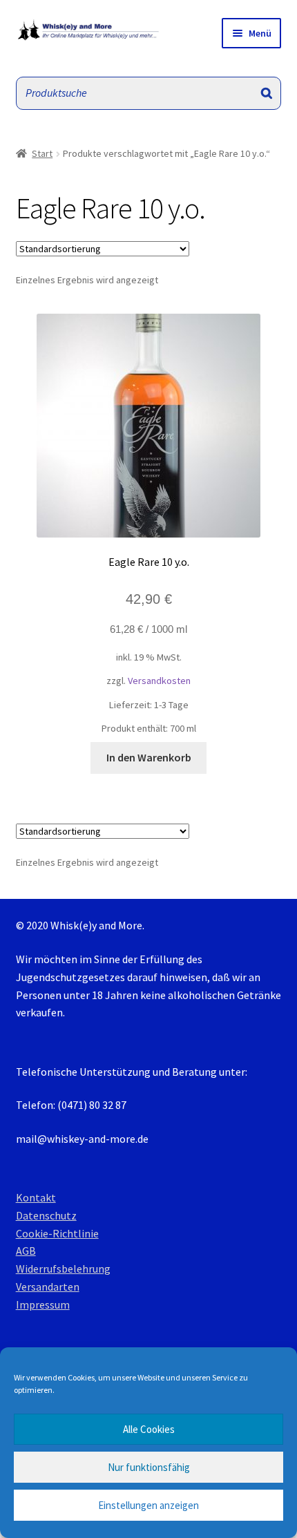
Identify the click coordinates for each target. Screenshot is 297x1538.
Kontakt (36, 1197)
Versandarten (47, 1286)
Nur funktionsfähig (149, 1467)
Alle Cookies (149, 1429)
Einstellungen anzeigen (148, 1505)
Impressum (43, 1304)
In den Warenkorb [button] (148, 757)
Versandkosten (159, 680)
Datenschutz (46, 1215)
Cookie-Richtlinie (57, 1233)
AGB (26, 1250)
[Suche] (266, 93)
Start (42, 153)
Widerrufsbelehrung (63, 1268)
